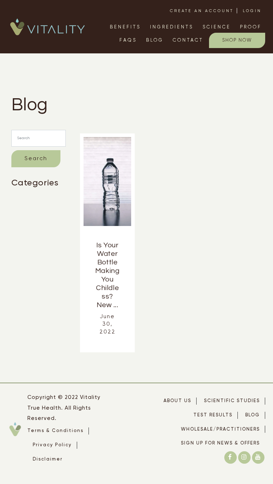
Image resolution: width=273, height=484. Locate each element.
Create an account (202, 11)
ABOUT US (177, 401)
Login (252, 11)
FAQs (128, 40)
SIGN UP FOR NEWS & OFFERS (220, 443)
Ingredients (171, 27)
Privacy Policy (52, 445)
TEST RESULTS (212, 415)
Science (217, 27)
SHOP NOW (237, 40)
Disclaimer (48, 459)
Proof (251, 27)
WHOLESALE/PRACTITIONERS (220, 429)
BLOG (252, 415)
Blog (155, 40)
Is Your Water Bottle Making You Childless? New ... (107, 275)
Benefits (125, 27)
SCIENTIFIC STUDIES (232, 401)
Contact (188, 40)
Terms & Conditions (55, 430)
